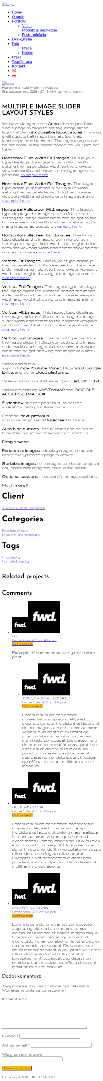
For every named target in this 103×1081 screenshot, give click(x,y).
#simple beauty (15, 561)
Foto (15, 43)
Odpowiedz (22, 644)
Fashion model (15, 531)
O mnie (18, 16)
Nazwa (10, 1036)
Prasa (17, 57)
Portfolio (19, 21)
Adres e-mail (16, 1045)
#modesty (11, 557)
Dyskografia (22, 39)
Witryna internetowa (22, 1054)
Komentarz (14, 999)
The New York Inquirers (23, 508)
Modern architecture (21, 535)
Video (27, 25)
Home (17, 12)
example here (34, 175)
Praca (27, 48)
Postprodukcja (34, 34)
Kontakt (18, 66)
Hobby (27, 52)
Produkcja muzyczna (39, 30)
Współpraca (22, 61)
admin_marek (70, 91)
